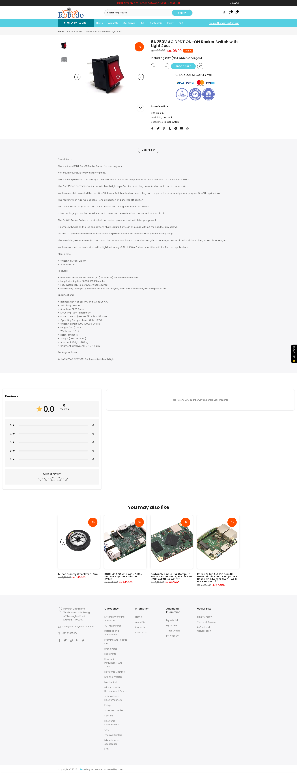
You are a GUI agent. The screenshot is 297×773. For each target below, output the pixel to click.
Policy (170, 23)
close (63, 3)
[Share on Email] (181, 128)
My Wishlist (172, 620)
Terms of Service (206, 622)
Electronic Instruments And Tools (113, 663)
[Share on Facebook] (152, 128)
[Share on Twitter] (158, 128)
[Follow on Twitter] (65, 640)
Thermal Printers (113, 735)
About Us (113, 23)
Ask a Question (159, 106)
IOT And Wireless (113, 676)
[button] (52, 425)
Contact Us (156, 23)
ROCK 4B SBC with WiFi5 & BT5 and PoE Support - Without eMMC (123, 576)
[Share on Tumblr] (169, 128)
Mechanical (110, 682)
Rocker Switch (171, 121)
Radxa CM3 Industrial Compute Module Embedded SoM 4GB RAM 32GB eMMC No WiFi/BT (171, 576)
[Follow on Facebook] (59, 640)
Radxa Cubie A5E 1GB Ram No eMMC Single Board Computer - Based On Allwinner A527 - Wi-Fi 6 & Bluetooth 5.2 (217, 577)
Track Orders (173, 630)
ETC (106, 749)
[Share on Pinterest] (164, 128)
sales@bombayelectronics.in (225, 23)
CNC (106, 729)
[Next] (141, 77)
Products (140, 627)
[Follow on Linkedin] (77, 640)
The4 (120, 769)
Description (148, 149)
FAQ (181, 23)
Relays (107, 705)
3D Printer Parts (112, 625)
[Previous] (77, 77)
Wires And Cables (113, 710)
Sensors (108, 715)
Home (99, 23)
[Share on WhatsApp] (187, 128)
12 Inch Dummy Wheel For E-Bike (78, 574)
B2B (142, 23)
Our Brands (129, 23)
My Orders (171, 625)
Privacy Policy (204, 616)
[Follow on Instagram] (71, 640)
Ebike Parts (110, 653)
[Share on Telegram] (175, 128)
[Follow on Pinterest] (83, 640)
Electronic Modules (114, 671)
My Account (172, 635)
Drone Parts (110, 648)
